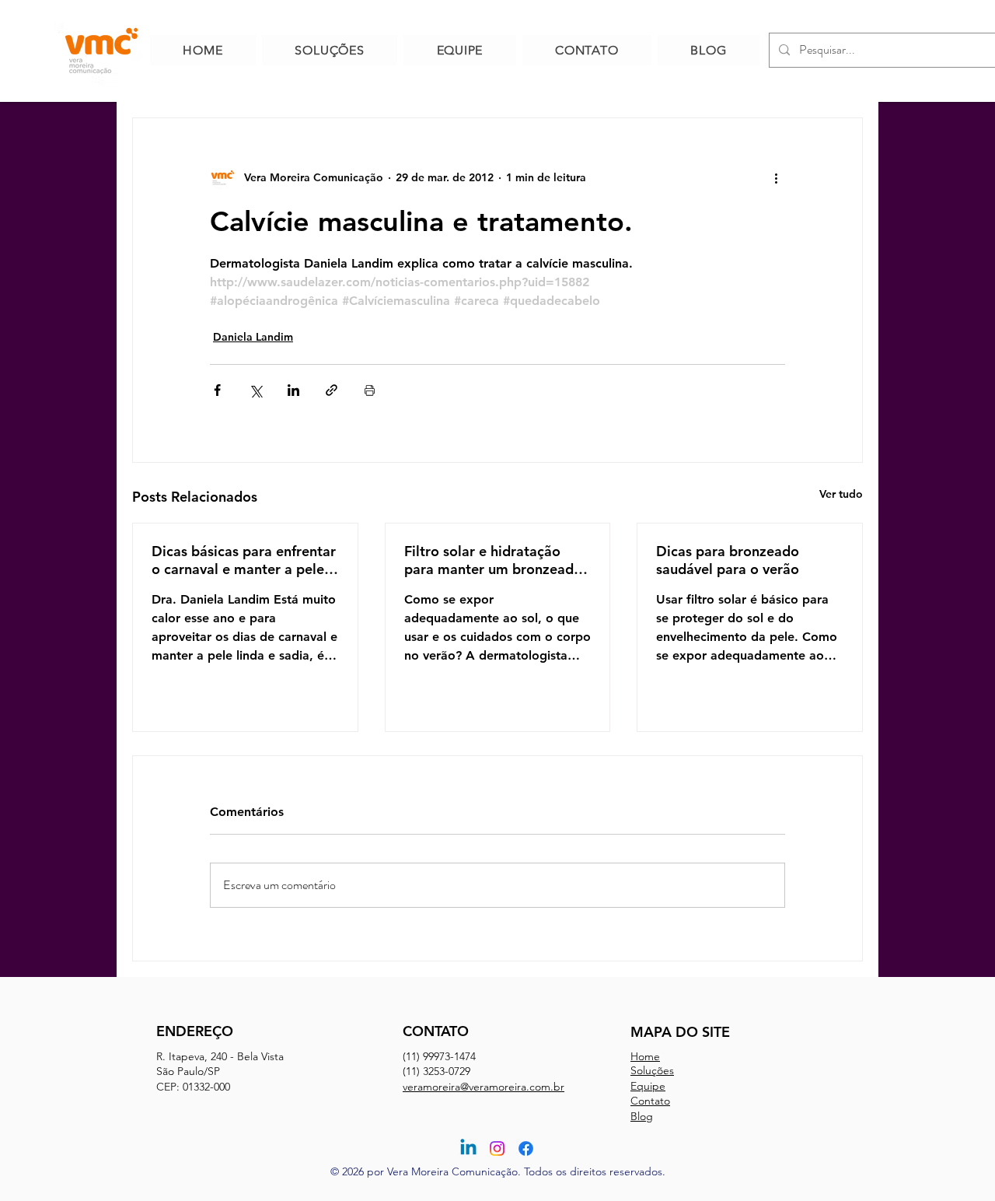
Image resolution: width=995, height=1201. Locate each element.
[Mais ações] (775, 177)
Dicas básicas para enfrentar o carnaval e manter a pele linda (244, 560)
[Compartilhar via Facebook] (217, 390)
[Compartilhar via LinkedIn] (293, 390)
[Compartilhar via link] (331, 390)
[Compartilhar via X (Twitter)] (255, 390)
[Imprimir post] (369, 390)
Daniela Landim (253, 337)
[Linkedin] (468, 1148)
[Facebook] (526, 1148)
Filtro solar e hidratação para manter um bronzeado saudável (493, 560)
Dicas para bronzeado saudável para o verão (727, 560)
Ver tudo (841, 494)
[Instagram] (497, 1148)
